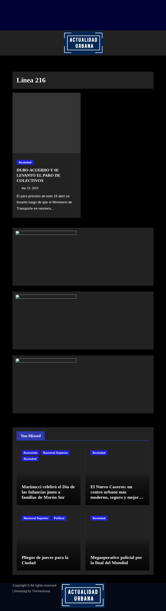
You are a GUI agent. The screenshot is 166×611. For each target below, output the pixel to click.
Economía (30, 452)
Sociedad (25, 162)
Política (59, 518)
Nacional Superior (55, 452)
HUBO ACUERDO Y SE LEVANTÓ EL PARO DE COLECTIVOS (38, 175)
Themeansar (41, 591)
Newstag (20, 591)
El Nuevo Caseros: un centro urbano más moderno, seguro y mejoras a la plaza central (116, 494)
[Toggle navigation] (18, 42)
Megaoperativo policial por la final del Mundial (116, 560)
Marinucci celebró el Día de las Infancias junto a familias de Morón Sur (48, 492)
